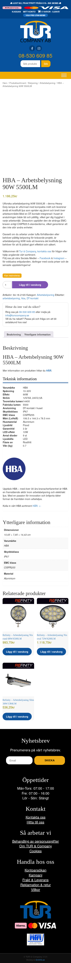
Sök (46, 63)
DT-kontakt (32, 298)
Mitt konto (29, 11)
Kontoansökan (35, 870)
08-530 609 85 (35, 55)
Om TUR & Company (35, 845)
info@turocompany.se (17, 315)
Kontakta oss (35, 817)
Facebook (45, 258)
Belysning (33, 83)
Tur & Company (27, 251)
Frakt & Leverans (35, 879)
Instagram (58, 258)
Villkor (35, 889)
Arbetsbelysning (47, 83)
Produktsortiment (17, 83)
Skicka (50, 760)
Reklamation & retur (35, 884)
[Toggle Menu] (64, 75)
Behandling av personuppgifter (35, 841)
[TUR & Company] (35, 31)
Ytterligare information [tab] (37, 334)
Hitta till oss (35, 822)
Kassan (16, 11)
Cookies (35, 850)
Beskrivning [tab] (14, 334)
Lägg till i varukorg (30, 284)
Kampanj (35, 874)
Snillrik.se (40, 959)
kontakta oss (44, 251)
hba (23, 298)
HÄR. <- (37, 505)
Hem (5, 83)
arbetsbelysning (11, 298)
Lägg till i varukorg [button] (17, 651)
